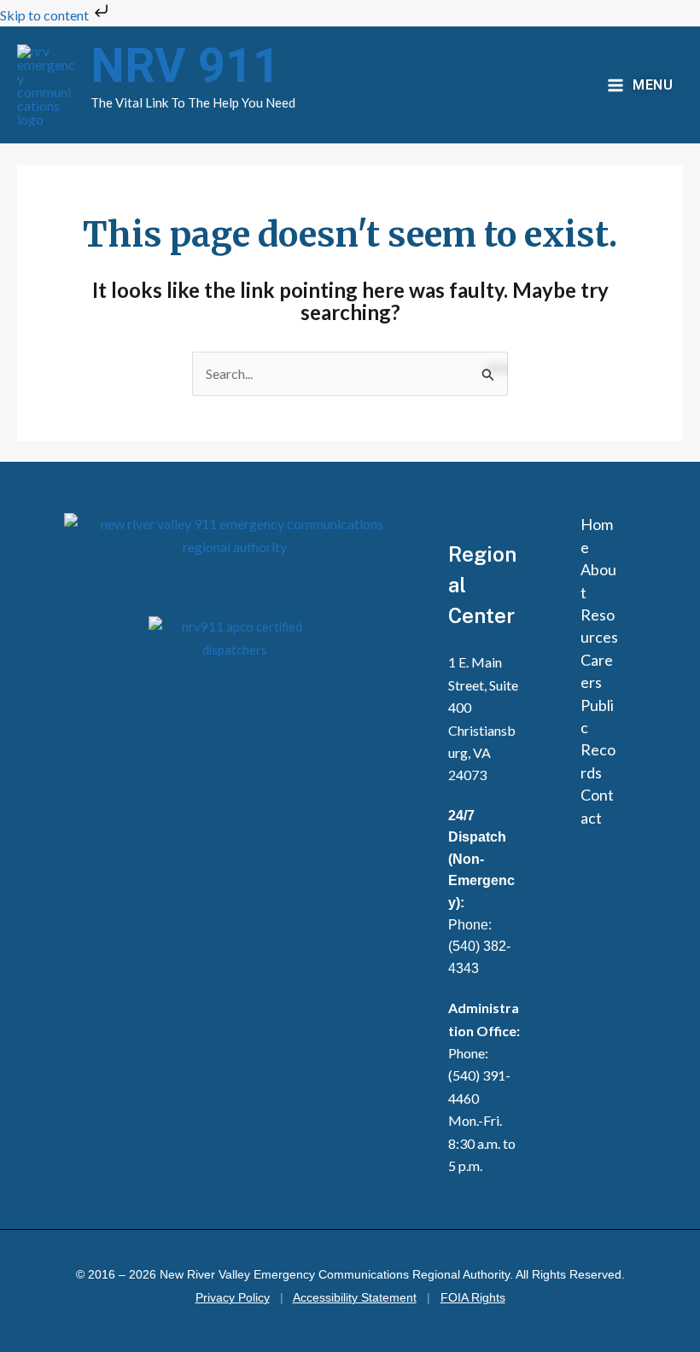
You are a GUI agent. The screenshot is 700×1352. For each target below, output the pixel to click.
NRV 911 (185, 67)
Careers (596, 670)
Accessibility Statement (355, 1297)
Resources (599, 625)
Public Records (597, 739)
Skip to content (45, 15)
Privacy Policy (232, 1297)
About (598, 580)
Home (596, 535)
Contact (597, 805)
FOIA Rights (472, 1297)
